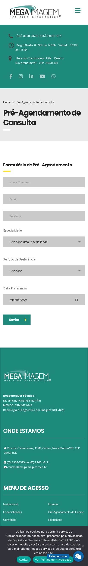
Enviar (14, 320)
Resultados (55, 519)
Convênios (9, 519)
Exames (53, 504)
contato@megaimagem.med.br (27, 467)
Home (7, 102)
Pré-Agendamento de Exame (66, 512)
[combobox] (44, 241)
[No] (83, 546)
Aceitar (24, 559)
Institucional (10, 504)
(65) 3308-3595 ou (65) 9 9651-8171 (28, 462)
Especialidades (12, 512)
